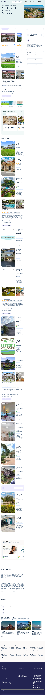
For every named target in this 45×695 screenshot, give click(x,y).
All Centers (3, 5)
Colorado (18, 631)
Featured (4, 114)
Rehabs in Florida (4, 668)
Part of (6, 82)
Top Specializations (37, 666)
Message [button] (9, 95)
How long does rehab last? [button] (31, 59)
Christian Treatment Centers (38, 676)
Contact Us (35, 683)
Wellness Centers (20, 674)
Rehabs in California (5, 669)
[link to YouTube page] (37, 687)
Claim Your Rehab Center (37, 680)
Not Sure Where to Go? (6, 666)
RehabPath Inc (28, 690)
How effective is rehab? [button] (31, 62)
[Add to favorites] (14, 54)
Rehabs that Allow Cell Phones (22, 676)
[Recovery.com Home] (5, 1)
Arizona (3, 631)
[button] (39, 30)
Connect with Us (36, 685)
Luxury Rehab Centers (21, 668)
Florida (11, 5)
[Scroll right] (43, 29)
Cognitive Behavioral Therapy (22, 670)
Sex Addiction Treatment (37, 675)
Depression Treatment (37, 669)
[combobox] (17, 2)
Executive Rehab (36, 670)
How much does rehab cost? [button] (31, 57)
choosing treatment (4, 585)
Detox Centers (20, 669)
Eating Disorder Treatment (38, 668)
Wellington (8, 138)
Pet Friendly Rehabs (21, 675)
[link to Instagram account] (41, 687)
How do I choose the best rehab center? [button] (33, 64)
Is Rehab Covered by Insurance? (6, 682)
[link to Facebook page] (43, 687)
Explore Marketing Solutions (37, 681)
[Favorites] (43, 1)
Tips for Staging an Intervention (7, 683)
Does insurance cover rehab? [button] (31, 54)
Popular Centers (20, 666)
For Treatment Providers (37, 678)
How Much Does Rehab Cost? (6, 684)
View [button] (3, 95)
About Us (34, 682)
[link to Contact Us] (33, 687)
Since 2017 (38, 44)
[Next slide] (22, 42)
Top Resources (4, 678)
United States (7, 5)
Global (16, 114)
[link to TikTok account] (39, 687)
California (8, 114)
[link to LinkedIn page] (35, 687)
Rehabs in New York (5, 670)
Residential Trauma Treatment (38, 674)
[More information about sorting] (43, 30)
